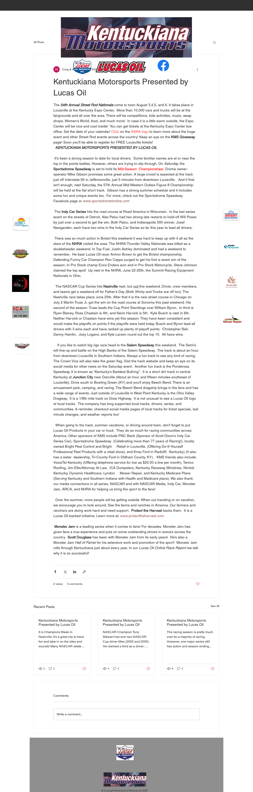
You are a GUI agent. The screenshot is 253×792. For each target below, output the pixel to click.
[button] (214, 42)
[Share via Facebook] (55, 572)
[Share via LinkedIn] (74, 572)
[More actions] (197, 69)
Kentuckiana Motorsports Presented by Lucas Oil (58, 622)
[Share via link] (84, 572)
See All (215, 606)
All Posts (39, 42)
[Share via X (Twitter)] (65, 572)
